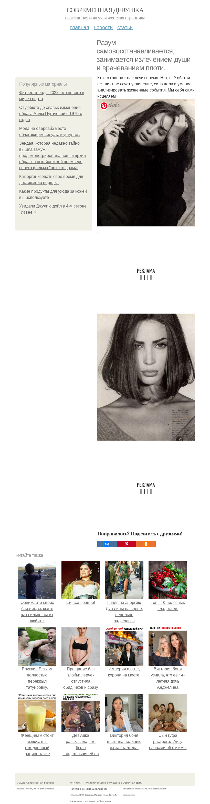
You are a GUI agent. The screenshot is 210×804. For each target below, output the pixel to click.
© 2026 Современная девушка (35, 782)
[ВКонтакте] (107, 544)
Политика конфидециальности (89, 788)
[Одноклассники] (146, 544)
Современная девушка (105, 9)
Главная (79, 27)
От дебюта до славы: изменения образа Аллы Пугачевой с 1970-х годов (50, 113)
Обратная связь (132, 782)
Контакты (75, 782)
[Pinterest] (126, 544)
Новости (103, 27)
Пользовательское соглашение (102, 782)
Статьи (125, 27)
